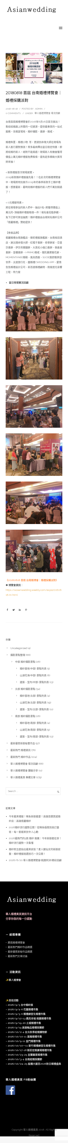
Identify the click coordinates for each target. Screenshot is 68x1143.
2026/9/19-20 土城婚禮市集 (24, 1023)
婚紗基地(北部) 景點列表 (33, 695)
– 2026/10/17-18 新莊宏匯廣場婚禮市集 (29, 1050)
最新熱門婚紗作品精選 (20, 947)
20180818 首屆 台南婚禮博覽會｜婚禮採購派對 (34, 97)
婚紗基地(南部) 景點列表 (33, 723)
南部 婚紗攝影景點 (25, 716)
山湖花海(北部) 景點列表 (33, 702)
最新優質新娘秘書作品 (22, 743)
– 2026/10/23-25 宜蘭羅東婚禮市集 (26, 1054)
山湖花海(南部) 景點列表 (33, 729)
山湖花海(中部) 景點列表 (33, 675)
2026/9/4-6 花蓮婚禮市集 (23, 1009)
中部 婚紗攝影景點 (25, 661)
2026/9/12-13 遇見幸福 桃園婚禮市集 (29, 1018)
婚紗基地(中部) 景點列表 (33, 668)
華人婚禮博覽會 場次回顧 (47, 113)
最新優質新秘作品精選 (20, 951)
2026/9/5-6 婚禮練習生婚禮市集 (27, 1014)
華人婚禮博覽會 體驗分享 (24, 770)
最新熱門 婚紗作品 (20, 757)
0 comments (13, 113)
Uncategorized (18, 648)
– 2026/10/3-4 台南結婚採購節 (24, 1059)
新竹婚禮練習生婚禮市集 (31, 1045)
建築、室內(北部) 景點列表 (34, 709)
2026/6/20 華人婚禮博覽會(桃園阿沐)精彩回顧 (35, 860)
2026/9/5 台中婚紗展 (20, 1004)
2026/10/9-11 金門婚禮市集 (24, 1041)
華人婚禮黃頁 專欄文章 (23, 777)
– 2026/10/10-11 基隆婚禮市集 (24, 1036)
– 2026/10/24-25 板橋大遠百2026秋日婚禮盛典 (33, 1063)
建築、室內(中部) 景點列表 (34, 682)
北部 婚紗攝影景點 (25, 689)
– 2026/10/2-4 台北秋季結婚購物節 (26, 1032)
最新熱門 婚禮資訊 (20, 750)
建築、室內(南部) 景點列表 (34, 736)
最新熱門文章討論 (17, 956)
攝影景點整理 (17, 655)
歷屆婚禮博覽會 (16, 942)
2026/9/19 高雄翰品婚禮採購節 (26, 1027)
